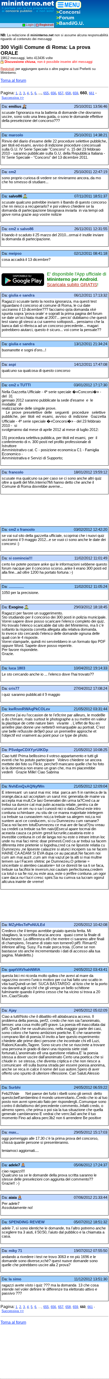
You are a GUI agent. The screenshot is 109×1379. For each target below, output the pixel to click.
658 (68, 93)
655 (46, 93)
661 (91, 93)
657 (60, 93)
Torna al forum (13, 80)
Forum (65, 17)
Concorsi (68, 12)
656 (53, 93)
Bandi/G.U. (70, 23)
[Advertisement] (41, 510)
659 (75, 93)
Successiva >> (13, 98)
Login (29, 25)
